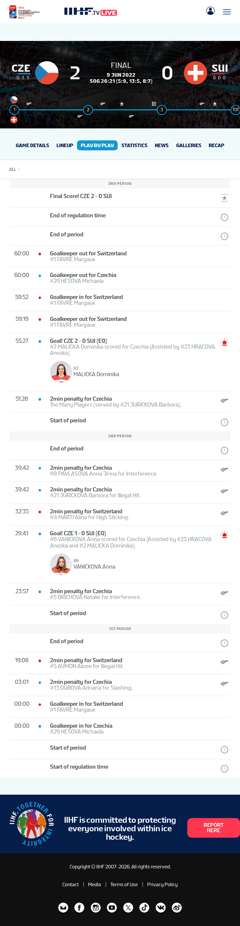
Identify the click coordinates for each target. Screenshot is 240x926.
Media (94, 884)
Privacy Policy (162, 884)
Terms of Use (124, 884)
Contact (70, 884)
